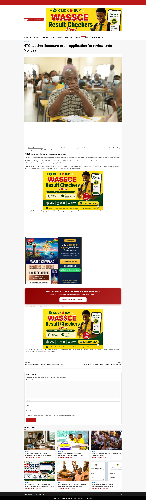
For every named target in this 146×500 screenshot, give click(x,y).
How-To (59, 37)
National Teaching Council (35, 147)
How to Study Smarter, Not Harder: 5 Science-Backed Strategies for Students (39, 440)
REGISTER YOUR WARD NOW (73, 299)
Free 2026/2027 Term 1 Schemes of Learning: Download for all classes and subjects (73, 471)
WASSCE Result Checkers (73, 37)
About (25, 494)
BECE (52, 37)
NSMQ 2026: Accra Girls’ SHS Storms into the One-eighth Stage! (106, 440)
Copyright (42, 494)
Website (28, 410)
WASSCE (45, 37)
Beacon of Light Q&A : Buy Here (93, 37)
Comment (29, 380)
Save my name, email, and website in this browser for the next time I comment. (51, 415)
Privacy (36, 494)
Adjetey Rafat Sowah (29, 457)
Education (27, 37)
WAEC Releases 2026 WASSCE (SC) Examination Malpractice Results (106, 471)
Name (28, 400)
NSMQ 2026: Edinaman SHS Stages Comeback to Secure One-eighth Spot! (73, 440)
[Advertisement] (73, 135)
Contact (30, 494)
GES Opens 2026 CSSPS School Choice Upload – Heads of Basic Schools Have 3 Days (39, 471)
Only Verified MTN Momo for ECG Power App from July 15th (102, 363)
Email (28, 405)
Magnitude (80, 498)
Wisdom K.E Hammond (29, 55)
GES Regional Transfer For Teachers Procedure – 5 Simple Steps (52, 307)
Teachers (37, 37)
